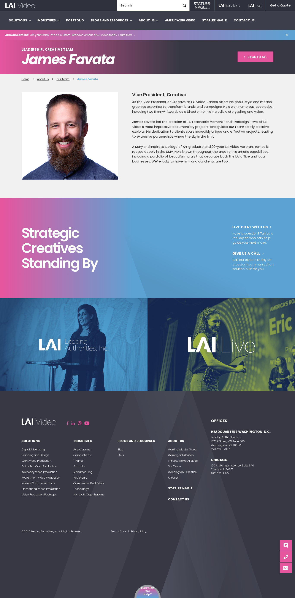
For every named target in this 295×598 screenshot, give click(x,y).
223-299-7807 (220, 449)
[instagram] (79, 423)
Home (25, 79)
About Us (43, 79)
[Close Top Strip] (287, 35)
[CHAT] (286, 545)
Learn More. (125, 35)
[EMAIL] (286, 568)
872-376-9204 (220, 473)
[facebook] (67, 423)
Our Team (63, 79)
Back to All (257, 57)
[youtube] (86, 423)
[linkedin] (73, 423)
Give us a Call (246, 253)
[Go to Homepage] (20, 5)
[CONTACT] (286, 556)
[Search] (184, 5)
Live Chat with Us (250, 227)
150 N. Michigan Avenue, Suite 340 (232, 465)
